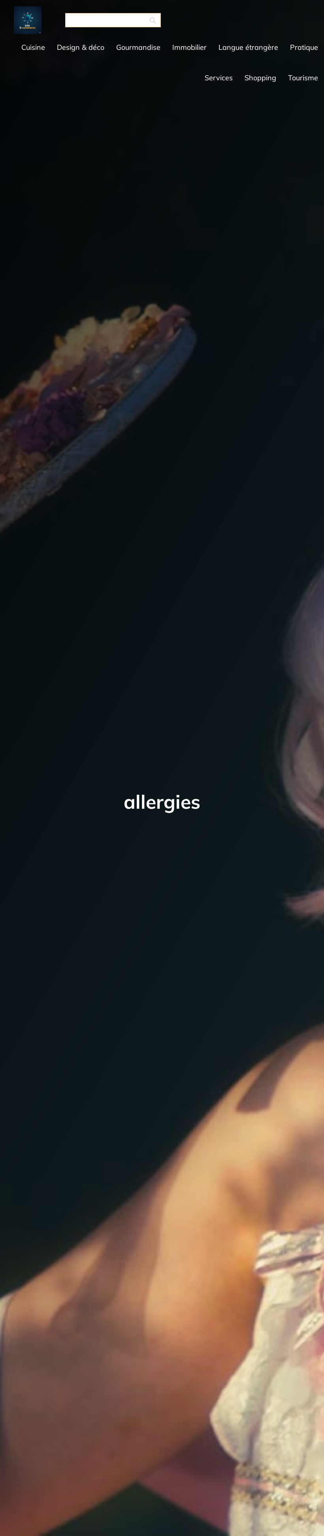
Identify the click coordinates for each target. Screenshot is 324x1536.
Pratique (304, 47)
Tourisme (303, 77)
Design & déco (80, 47)
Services (219, 77)
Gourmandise (138, 47)
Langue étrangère (248, 47)
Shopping (260, 77)
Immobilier (189, 47)
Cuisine (33, 47)
